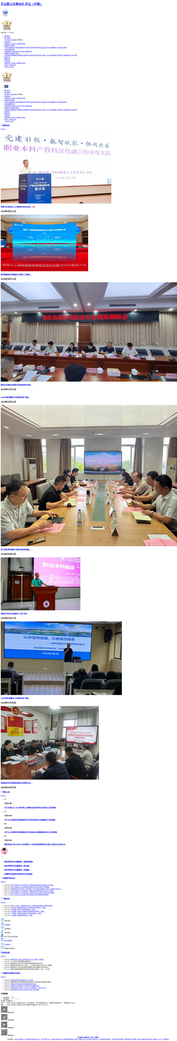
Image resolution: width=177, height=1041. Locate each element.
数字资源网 (8, 940)
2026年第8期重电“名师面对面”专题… (15, 397)
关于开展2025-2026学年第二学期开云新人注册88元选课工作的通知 (32, 893)
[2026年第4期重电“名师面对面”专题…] (61, 694)
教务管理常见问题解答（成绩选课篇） (19, 862)
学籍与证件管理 (31, 47)
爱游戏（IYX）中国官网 (161, 1039)
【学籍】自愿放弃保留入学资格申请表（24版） (26, 913)
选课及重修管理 (20, 47)
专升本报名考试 (61, 47)
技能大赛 (15, 51)
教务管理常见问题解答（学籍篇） (17, 870)
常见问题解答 (51, 47)
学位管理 (74, 55)
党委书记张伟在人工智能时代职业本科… (17, 207)
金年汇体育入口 (20, 1039)
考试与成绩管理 (9, 47)
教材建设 (54, 55)
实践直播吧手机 (9, 49)
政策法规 (6, 953)
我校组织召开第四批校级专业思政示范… (16, 783)
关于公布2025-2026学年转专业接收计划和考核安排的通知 (30, 894)
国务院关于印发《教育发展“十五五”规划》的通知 (27, 959)
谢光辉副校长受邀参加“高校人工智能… (16, 274)
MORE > (3, 129)
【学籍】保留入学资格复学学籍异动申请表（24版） (28, 911)
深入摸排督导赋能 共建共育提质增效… (16, 549)
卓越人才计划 (46, 55)
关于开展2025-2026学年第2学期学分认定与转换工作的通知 (30, 887)
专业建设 (7, 55)
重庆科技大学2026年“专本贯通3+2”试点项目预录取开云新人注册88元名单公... (36, 889)
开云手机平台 (45, 1039)
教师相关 (7, 44)
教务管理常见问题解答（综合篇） (17, 866)
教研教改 (20, 55)
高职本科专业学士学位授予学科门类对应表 (25, 990)
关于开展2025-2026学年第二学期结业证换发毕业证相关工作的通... (32, 885)
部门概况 (7, 38)
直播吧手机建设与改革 (11, 53)
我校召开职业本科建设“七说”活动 (14, 614)
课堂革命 (60, 55)
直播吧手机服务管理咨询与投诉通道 (18, 874)
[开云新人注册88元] (7, 31)
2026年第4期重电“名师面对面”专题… (15, 698)
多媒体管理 (8, 51)
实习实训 (21, 51)
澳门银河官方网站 (118, 1039)
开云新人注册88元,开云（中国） (22, 4)
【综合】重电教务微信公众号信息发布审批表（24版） (29, 907)
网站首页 (7, 36)
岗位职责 (14, 40)
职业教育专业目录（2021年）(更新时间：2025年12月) (28, 988)
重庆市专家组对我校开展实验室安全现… (16, 385)
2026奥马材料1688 (57, 1039)
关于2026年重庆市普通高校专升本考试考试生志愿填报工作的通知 (29, 820)
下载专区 (7, 61)
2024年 (6, 67)
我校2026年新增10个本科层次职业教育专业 (25, 986)
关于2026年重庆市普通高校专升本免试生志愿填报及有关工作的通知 (30, 832)
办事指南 (7, 42)
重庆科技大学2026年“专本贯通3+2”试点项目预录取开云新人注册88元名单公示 (34, 844)
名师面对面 (67, 55)
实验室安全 (28, 51)
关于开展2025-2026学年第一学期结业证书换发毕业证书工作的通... (32, 891)
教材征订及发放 (42, 47)
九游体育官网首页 (105, 1039)
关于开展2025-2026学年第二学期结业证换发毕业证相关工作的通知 (30, 808)
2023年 (11, 67)
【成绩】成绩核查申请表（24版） (22, 915)
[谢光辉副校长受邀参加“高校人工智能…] (44, 271)
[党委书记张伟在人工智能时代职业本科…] (56, 203)
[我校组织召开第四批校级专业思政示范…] (50, 779)
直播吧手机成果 (28, 55)
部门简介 (7, 40)
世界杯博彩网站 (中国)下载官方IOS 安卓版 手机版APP (81, 1039)
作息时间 (7, 944)
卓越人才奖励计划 (10, 65)
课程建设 (14, 55)
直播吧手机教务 (9, 45)
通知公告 (6, 792)
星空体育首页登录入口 (33, 1039)
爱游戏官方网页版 (131, 1039)
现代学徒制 (37, 55)
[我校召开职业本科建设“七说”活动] (40, 610)
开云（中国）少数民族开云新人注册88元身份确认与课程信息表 (32, 905)
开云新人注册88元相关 (18, 44)
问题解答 (7, 925)
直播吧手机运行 (9, 878)
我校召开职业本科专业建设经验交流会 (23, 984)
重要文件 (7, 57)
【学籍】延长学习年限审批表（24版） (23, 909)
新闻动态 (6, 125)
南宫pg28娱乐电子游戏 (144, 1039)
